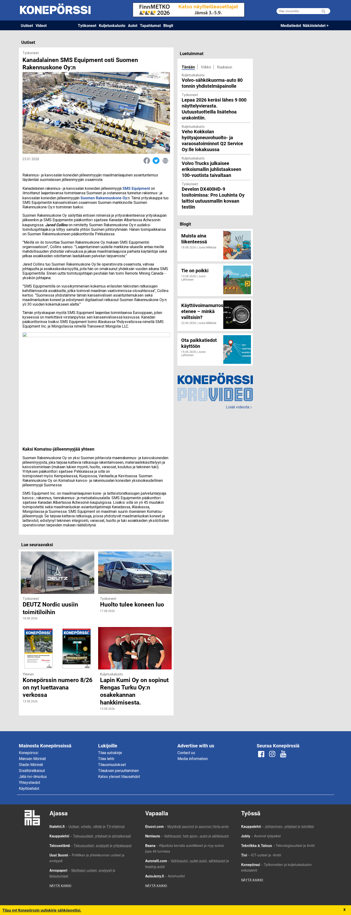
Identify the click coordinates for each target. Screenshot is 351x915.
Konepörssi (28, 753)
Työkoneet (87, 25)
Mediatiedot (291, 25)
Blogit (168, 25)
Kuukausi (224, 67)
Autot (132, 25)
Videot (41, 25)
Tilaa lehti (106, 758)
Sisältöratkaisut (32, 770)
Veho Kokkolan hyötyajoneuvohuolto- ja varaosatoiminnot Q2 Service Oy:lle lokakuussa (212, 140)
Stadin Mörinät (31, 764)
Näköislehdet (314, 25)
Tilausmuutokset (112, 764)
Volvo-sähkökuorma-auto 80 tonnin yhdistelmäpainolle (212, 83)
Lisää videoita (239, 407)
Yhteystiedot (29, 782)
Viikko (206, 67)
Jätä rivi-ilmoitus (33, 776)
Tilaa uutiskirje (110, 753)
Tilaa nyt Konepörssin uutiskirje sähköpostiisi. (41, 910)
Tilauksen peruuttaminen (118, 770)
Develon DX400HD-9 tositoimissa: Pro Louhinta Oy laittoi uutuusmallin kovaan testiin (213, 198)
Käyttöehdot (29, 788)
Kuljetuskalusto (112, 25)
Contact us (186, 753)
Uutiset (27, 25)
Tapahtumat (150, 25)
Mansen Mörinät (32, 758)
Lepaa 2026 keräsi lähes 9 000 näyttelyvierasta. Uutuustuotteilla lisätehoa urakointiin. (214, 109)
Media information (192, 758)
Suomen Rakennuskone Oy (103, 197)
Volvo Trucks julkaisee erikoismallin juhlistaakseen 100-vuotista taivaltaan (211, 169)
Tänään (188, 66)
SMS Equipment (136, 188)
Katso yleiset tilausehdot (119, 776)
